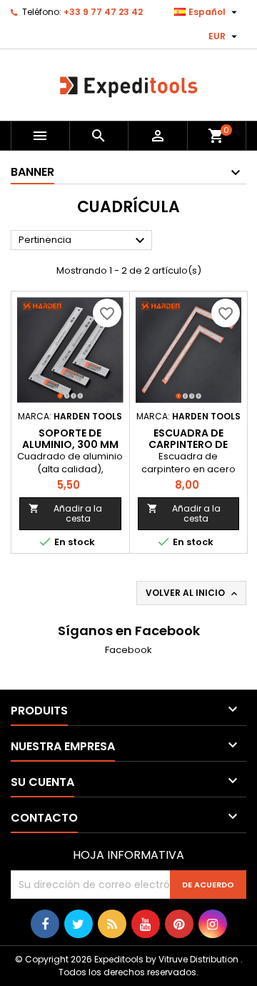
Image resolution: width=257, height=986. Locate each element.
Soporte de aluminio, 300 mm (70, 439)
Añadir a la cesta (65, 513)
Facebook (128, 650)
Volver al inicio (193, 593)
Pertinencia (83, 240)
